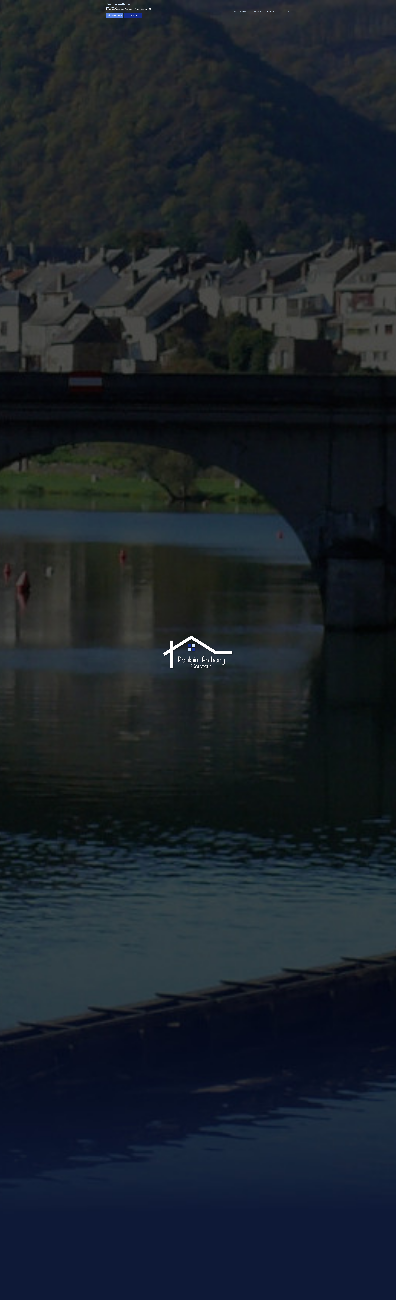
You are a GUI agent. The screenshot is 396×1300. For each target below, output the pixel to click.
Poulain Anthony (118, 4)
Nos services (258, 11)
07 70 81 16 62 (133, 15)
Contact (286, 11)
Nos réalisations (273, 11)
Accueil (233, 11)
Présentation (245, 11)
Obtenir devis (114, 15)
